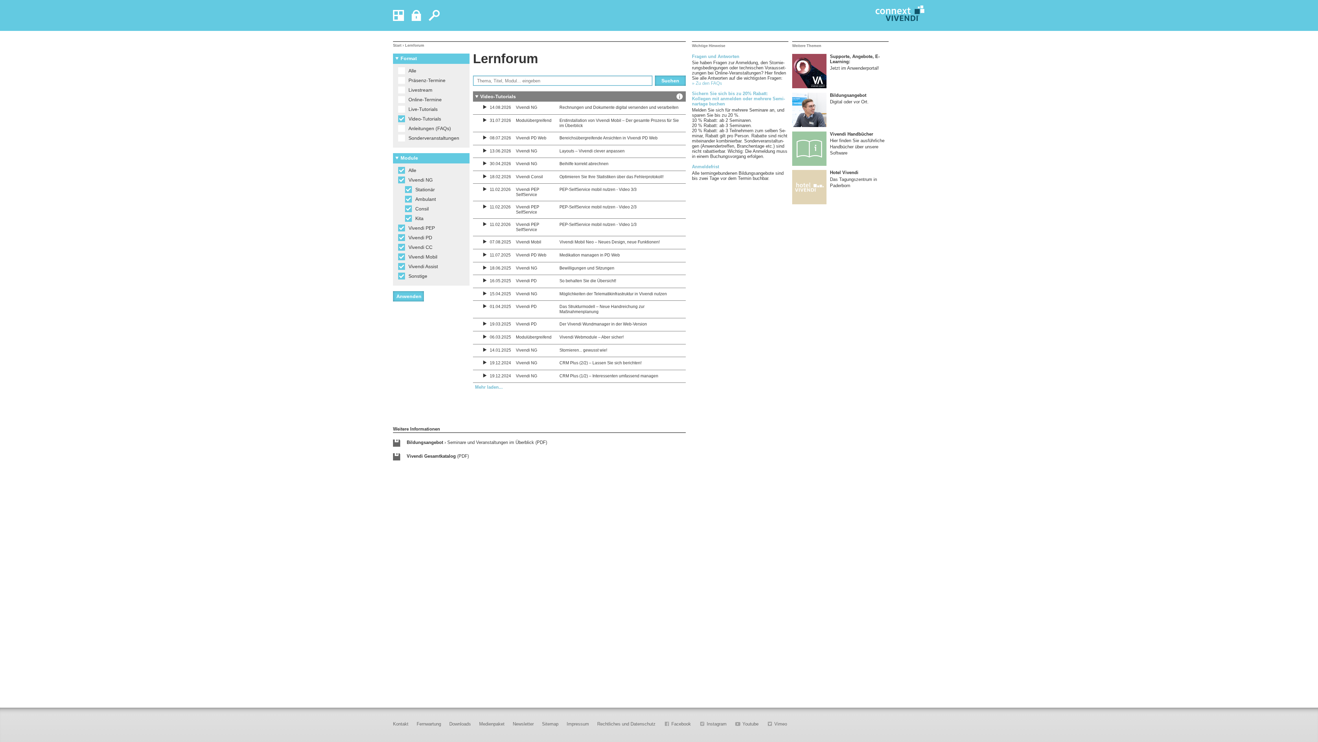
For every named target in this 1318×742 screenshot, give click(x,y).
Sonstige (417, 276)
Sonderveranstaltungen (433, 138)
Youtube (750, 724)
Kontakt (400, 724)
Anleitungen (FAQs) (429, 128)
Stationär (425, 189)
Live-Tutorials (423, 109)
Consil (422, 209)
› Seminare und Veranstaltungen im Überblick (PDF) (477, 442)
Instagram (717, 724)
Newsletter (523, 724)
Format (409, 58)
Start (397, 45)
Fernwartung (429, 724)
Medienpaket (492, 724)
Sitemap (550, 724)
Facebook (681, 724)
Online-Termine (425, 99)
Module (409, 158)
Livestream (420, 90)
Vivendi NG (420, 180)
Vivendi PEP (421, 228)
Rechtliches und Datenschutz (626, 724)
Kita (419, 218)
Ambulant (425, 199)
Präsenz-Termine (427, 80)
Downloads (460, 724)
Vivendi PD (420, 237)
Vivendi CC (420, 247)
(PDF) (438, 456)
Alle (412, 70)
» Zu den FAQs (707, 83)
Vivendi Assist (423, 266)
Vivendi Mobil (422, 257)
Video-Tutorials (424, 119)
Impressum (578, 724)
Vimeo (780, 724)
